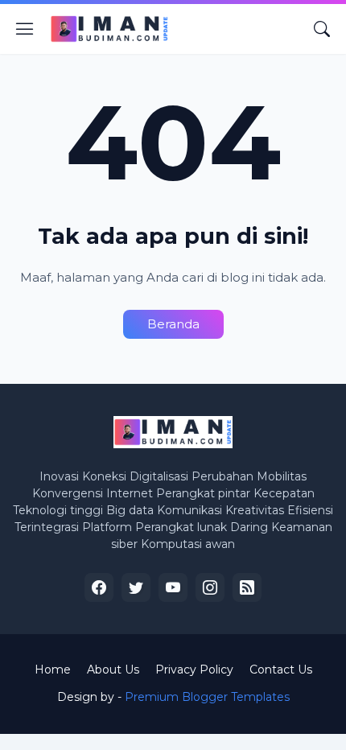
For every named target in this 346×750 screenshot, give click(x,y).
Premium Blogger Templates (207, 697)
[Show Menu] (25, 29)
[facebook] (98, 587)
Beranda (173, 324)
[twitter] (136, 587)
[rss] (247, 587)
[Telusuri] (322, 29)
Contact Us (280, 669)
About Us (113, 669)
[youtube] (173, 587)
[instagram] (210, 587)
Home (53, 669)
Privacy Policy (194, 669)
